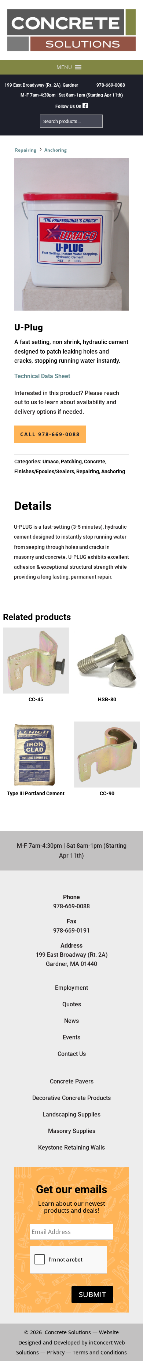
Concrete (94, 461)
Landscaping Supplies (71, 1114)
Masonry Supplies (71, 1130)
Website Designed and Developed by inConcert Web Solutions (70, 1342)
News (71, 1020)
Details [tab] (33, 506)
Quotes (71, 1004)
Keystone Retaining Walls (71, 1147)
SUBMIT (92, 1294)
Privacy (56, 1352)
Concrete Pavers (72, 1081)
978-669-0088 (110, 85)
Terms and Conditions (100, 1352)
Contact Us (72, 1053)
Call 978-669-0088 (50, 434)
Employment (71, 987)
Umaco (51, 461)
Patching (71, 461)
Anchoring (55, 150)
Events (71, 1037)
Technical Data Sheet (42, 376)
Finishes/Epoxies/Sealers (44, 471)
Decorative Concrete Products (71, 1097)
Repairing (25, 150)
